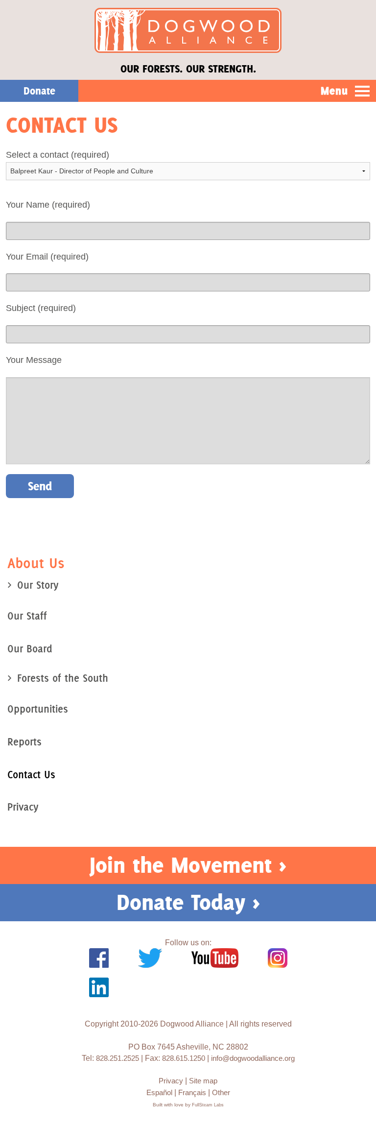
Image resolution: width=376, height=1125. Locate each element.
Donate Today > (188, 902)
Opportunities (37, 709)
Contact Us (31, 774)
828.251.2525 (117, 1058)
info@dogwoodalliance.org (253, 1058)
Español (159, 1092)
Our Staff (27, 615)
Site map (203, 1081)
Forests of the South (62, 678)
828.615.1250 (183, 1058)
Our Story (37, 585)
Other (221, 1092)
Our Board (29, 648)
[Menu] (362, 91)
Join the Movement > (188, 865)
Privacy (22, 807)
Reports (24, 741)
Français (192, 1092)
